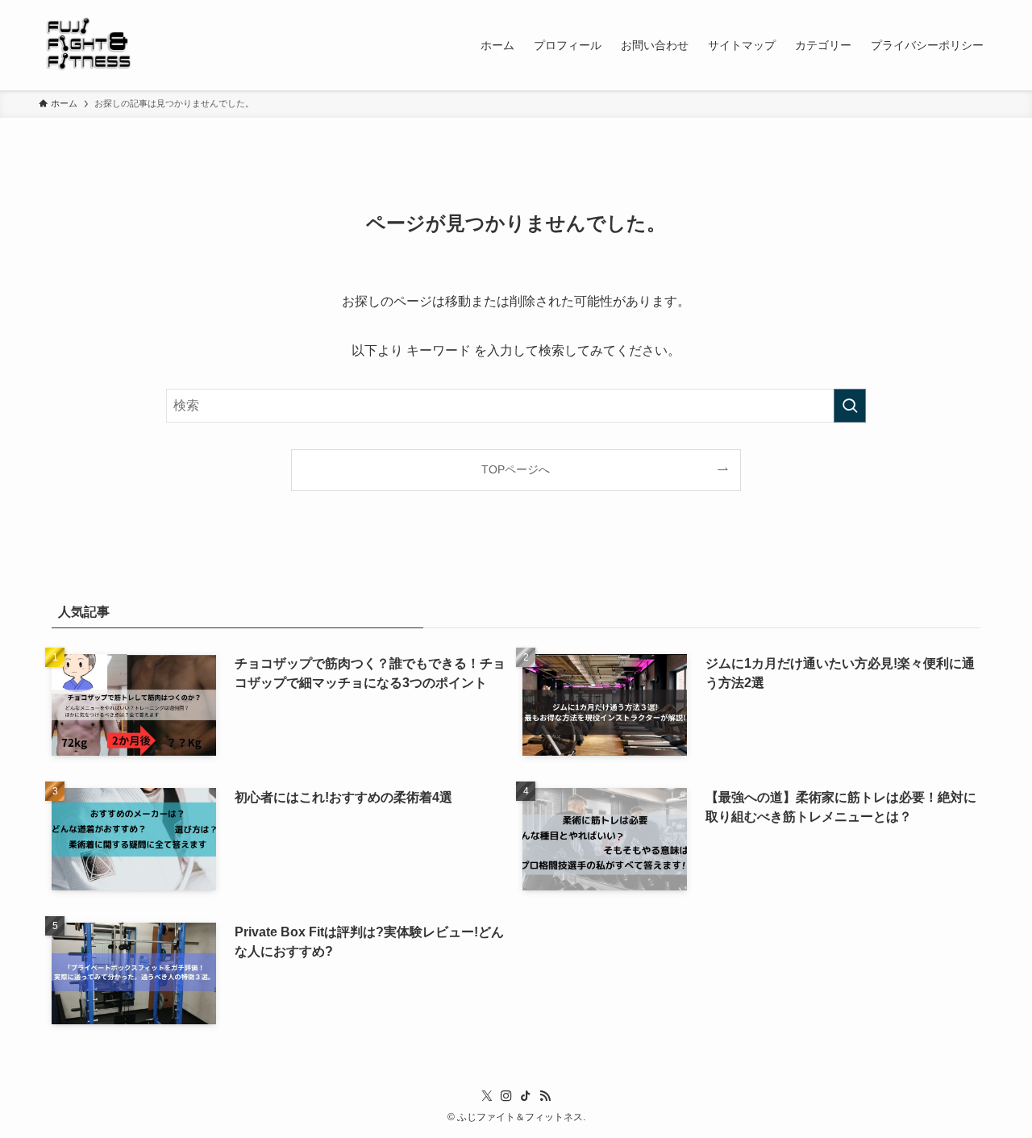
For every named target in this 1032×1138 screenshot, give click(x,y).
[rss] (545, 1096)
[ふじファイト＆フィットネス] (90, 45)
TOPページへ (515, 469)
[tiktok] (525, 1096)
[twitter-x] (487, 1096)
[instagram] (506, 1096)
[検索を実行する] (850, 406)
